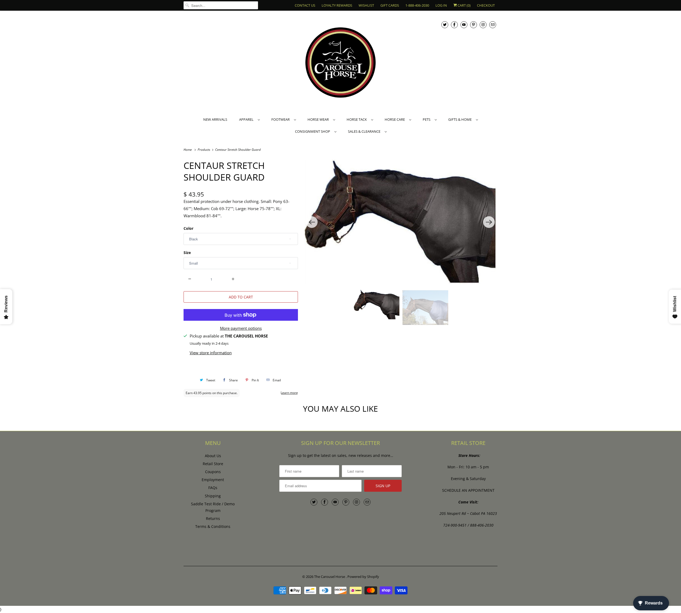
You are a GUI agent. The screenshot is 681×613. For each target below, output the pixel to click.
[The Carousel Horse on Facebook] (454, 25)
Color (188, 228)
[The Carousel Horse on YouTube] (463, 25)
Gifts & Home (460, 119)
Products (204, 149)
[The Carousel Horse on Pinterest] (473, 25)
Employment (213, 479)
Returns (213, 518)
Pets (427, 119)
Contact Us (305, 5)
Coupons (213, 471)
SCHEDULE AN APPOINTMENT (468, 490)
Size (187, 252)
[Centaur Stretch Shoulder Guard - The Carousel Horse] (400, 222)
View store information (211, 352)
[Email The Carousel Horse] (492, 25)
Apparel (247, 119)
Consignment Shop (313, 131)
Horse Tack (357, 119)
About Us (213, 455)
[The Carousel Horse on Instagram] (483, 25)
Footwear (281, 119)
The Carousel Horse (330, 576)
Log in (441, 5)
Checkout (486, 5)
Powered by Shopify (363, 576)
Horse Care (395, 119)
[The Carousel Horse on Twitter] (444, 25)
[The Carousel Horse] (340, 63)
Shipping (213, 495)
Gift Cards (389, 5)
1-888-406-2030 (417, 5)
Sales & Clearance (365, 131)
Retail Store (213, 463)
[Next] (489, 222)
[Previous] (312, 222)
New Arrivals (215, 119)
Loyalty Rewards (337, 5)
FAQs (212, 487)
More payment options (241, 328)
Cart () (464, 5)
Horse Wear (319, 119)
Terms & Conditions (212, 526)
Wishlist (366, 5)
